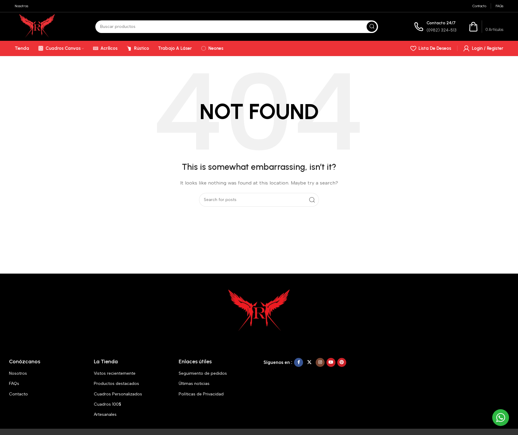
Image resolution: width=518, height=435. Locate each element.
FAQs (14, 383)
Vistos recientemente (114, 373)
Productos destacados (116, 383)
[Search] (372, 27)
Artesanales (105, 414)
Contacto (18, 394)
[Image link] (259, 311)
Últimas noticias (194, 383)
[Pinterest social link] (341, 362)
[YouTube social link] (330, 362)
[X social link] (309, 362)
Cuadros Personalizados (118, 394)
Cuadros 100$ (107, 404)
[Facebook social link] (298, 362)
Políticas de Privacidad (201, 394)
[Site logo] (37, 26)
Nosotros (18, 373)
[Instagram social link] (320, 362)
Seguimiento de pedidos (203, 373)
